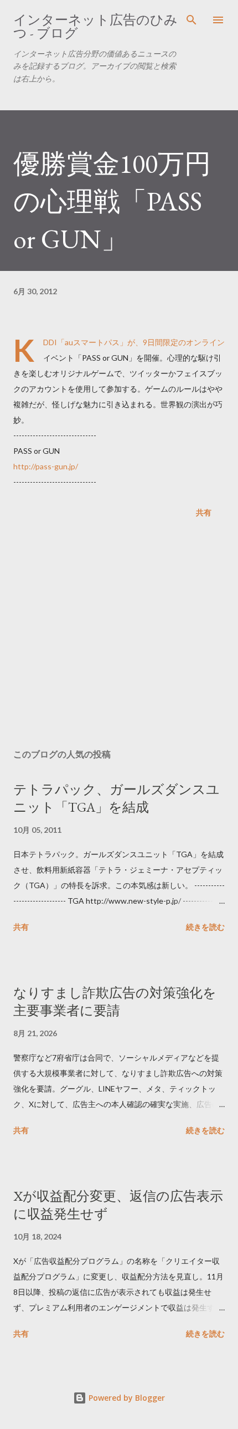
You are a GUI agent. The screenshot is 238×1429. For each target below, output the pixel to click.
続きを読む (205, 926)
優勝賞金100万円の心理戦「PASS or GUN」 (112, 201)
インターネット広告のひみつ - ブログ (95, 26)
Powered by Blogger (125, 1397)
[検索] (191, 20)
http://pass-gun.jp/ (45, 466)
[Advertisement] (119, 635)
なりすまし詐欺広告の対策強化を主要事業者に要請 (114, 1001)
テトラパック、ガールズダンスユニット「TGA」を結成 (116, 798)
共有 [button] (203, 512)
